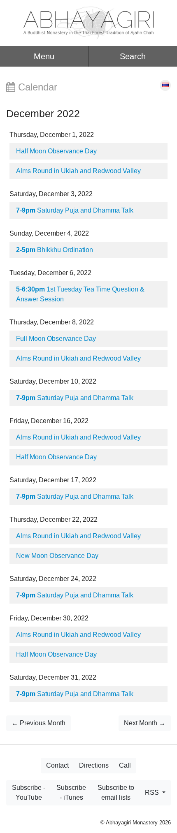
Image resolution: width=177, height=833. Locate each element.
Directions (94, 765)
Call (125, 765)
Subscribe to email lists (116, 792)
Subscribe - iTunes (71, 792)
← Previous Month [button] (38, 723)
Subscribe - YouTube (28, 792)
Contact (57, 765)
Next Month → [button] (144, 723)
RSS (153, 792)
